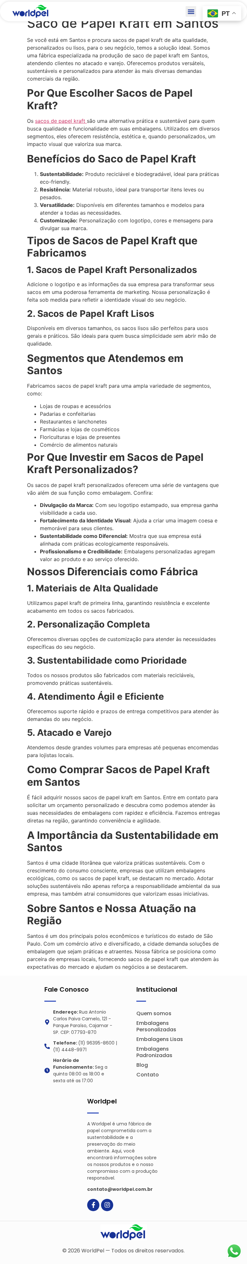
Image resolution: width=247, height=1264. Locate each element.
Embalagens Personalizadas (156, 1026)
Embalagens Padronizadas (154, 1052)
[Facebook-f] (93, 1205)
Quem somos (153, 1013)
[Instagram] (107, 1205)
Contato (147, 1074)
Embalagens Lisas (159, 1039)
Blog (142, 1065)
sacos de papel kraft (61, 121)
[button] (191, 11)
